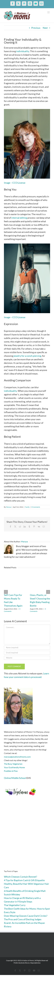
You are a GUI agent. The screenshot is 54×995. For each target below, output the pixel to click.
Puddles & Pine (11, 771)
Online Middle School (15, 777)
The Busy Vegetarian (13, 764)
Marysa (8, 507)
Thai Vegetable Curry (14, 905)
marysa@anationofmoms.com (17, 756)
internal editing (19, 217)
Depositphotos (35, 963)
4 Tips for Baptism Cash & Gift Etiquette (24, 880)
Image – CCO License (14, 182)
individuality (22, 51)
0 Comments (35, 507)
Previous (35, 27)
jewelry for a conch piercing (27, 355)
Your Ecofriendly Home (14, 767)
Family (27, 507)
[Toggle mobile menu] (48, 12)
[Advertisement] (27, 837)
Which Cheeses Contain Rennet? (20, 876)
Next (45, 27)
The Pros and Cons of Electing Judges (22, 919)
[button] (6, 592)
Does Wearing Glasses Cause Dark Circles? (25, 915)
